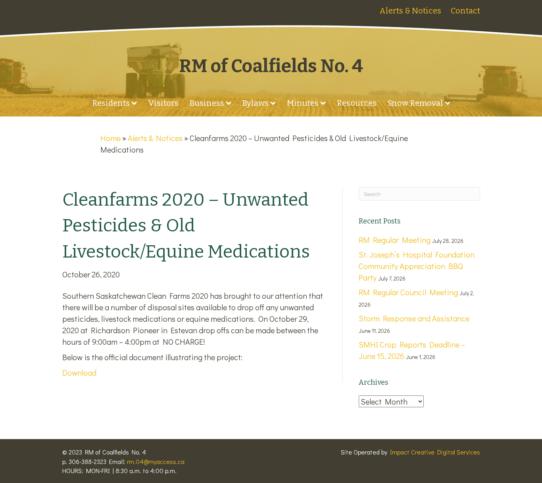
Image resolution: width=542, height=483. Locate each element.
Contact (465, 10)
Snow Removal (415, 103)
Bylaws (255, 103)
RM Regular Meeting (395, 240)
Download (79, 372)
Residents (111, 103)
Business (207, 103)
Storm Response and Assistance (414, 318)
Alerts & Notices (410, 10)
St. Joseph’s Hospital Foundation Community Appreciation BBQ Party (417, 266)
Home (110, 138)
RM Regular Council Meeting (408, 292)
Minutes (303, 103)
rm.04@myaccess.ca (156, 461)
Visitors (163, 103)
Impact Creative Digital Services (435, 452)
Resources (357, 103)
